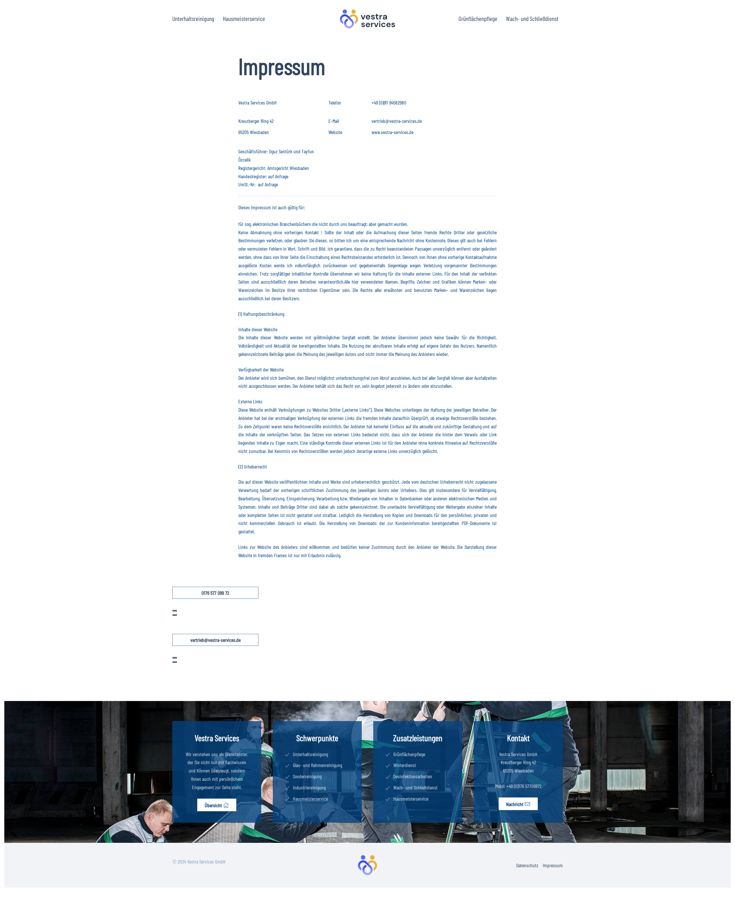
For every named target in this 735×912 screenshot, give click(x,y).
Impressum (553, 865)
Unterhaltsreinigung (193, 18)
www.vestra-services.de (392, 132)
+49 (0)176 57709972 (523, 786)
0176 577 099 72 (215, 593)
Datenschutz (527, 865)
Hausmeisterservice (244, 18)
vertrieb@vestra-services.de (397, 121)
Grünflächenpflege (478, 18)
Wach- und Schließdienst (532, 18)
